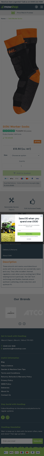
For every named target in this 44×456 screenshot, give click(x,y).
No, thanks (29, 239)
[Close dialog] (41, 216)
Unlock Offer (29, 233)
